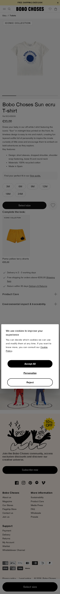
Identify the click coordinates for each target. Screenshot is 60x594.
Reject (30, 382)
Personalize (30, 373)
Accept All (30, 363)
